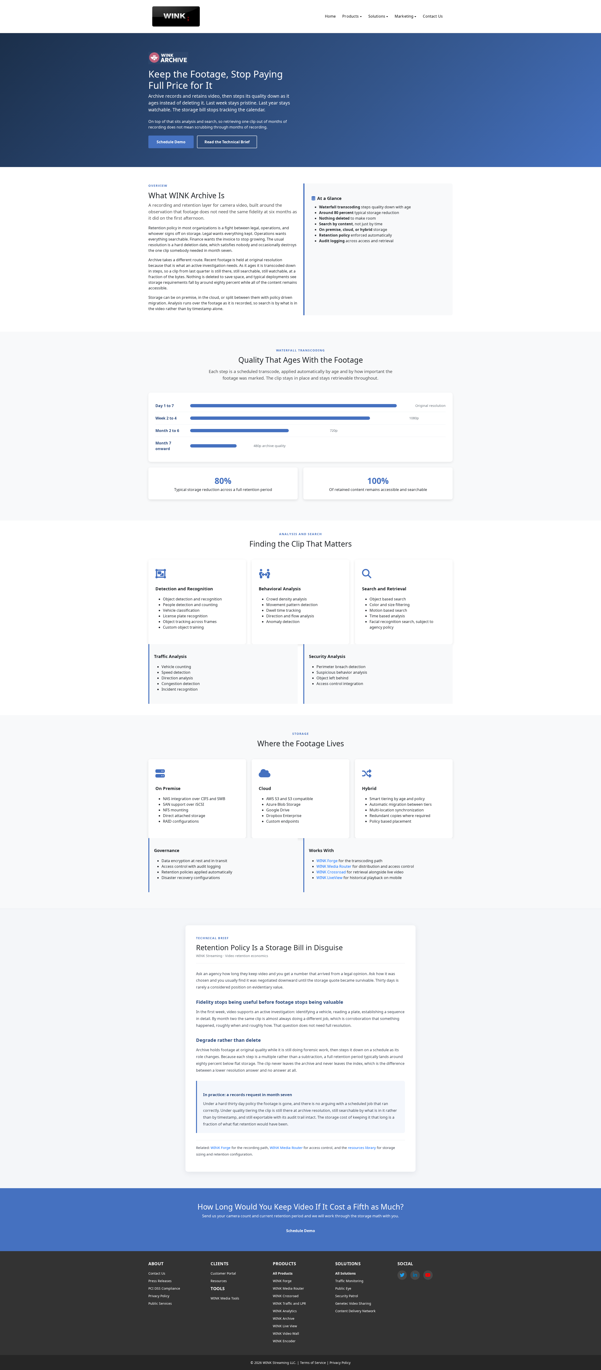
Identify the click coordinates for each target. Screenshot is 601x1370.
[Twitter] (402, 1275)
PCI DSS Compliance (164, 1288)
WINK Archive (283, 1318)
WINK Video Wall (286, 1333)
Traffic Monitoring (349, 1281)
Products (350, 16)
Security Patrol (346, 1296)
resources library (362, 1147)
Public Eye (343, 1288)
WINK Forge (327, 860)
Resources (219, 1281)
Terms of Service (313, 1362)
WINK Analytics (285, 1311)
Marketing (404, 16)
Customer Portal (223, 1273)
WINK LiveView (329, 877)
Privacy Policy (158, 1296)
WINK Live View (285, 1326)
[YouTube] (428, 1275)
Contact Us (433, 16)
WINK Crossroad (331, 872)
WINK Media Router (333, 866)
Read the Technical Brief (227, 141)
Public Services (160, 1303)
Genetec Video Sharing (353, 1303)
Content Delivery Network (355, 1311)
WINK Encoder (284, 1341)
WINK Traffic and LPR (289, 1303)
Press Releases (160, 1281)
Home (330, 16)
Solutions (376, 16)
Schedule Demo (171, 141)
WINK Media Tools (225, 1298)
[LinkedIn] (415, 1275)
